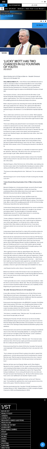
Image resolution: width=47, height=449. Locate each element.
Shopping (5, 443)
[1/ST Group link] (42, 1)
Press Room (6, 423)
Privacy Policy (6, 413)
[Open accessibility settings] (42, 444)
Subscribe (5, 445)
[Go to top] (45, 400)
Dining (3, 441)
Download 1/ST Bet (8, 425)
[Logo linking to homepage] (3, 5)
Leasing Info (6, 427)
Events (4, 439)
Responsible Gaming (9, 429)
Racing (4, 436)
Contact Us (5, 418)
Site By (3, 432)
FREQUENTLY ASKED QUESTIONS (12, 420)
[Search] (2, 8)
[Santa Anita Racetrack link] (45, 1)
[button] (39, 25)
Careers (4, 416)
